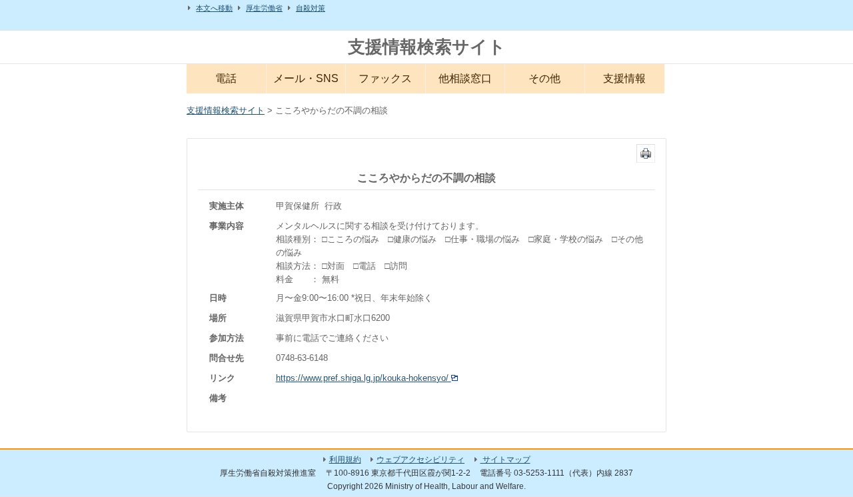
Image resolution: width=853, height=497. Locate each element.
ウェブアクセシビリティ (420, 460)
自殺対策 (310, 8)
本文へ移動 (214, 8)
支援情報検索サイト (427, 46)
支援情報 (624, 78)
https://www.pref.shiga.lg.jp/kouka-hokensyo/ (363, 378)
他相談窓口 (465, 78)
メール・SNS (306, 78)
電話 (226, 78)
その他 (544, 78)
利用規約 (345, 460)
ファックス (385, 78)
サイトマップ (505, 460)
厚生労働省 (264, 8)
